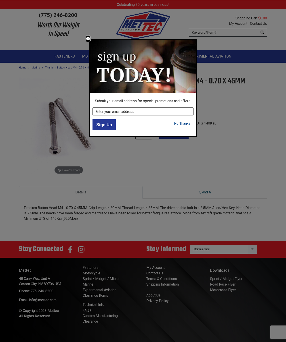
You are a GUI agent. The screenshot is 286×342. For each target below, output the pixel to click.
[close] (88, 39)
